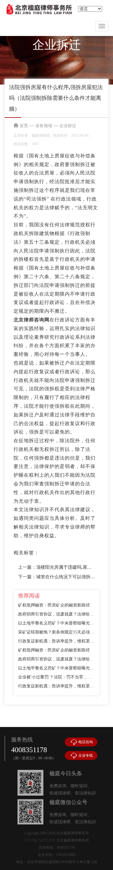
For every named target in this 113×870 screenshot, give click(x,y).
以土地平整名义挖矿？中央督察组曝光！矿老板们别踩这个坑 (56, 623)
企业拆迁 (67, 126)
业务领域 (43, 126)
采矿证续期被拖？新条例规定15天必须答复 (56, 632)
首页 (24, 126)
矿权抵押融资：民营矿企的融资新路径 (54, 605)
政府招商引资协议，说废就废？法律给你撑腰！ (56, 614)
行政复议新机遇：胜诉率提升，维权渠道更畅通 (56, 641)
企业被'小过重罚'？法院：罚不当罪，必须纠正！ (56, 677)
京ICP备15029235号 (39, 840)
